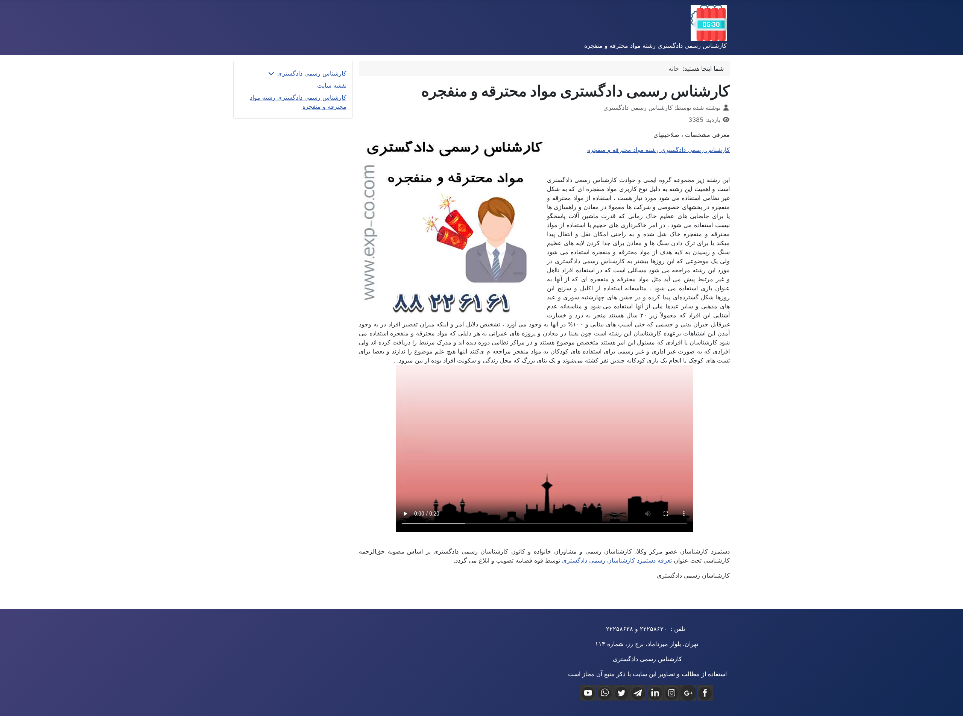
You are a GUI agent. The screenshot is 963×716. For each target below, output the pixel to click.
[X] (621, 693)
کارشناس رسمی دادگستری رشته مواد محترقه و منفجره (658, 149)
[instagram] (671, 693)
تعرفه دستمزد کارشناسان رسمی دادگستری (617, 560)
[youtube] (588, 693)
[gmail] (688, 693)
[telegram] (638, 693)
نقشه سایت (331, 85)
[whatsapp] (604, 693)
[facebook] (705, 693)
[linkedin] (655, 693)
